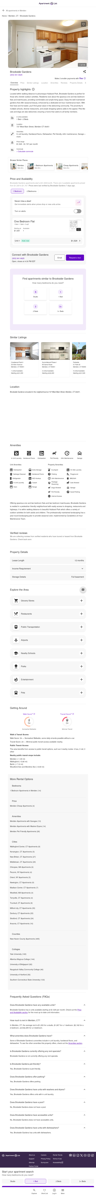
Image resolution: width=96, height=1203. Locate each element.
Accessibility (57, 1162)
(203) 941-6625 (16, 74)
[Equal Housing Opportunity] (70, 1155)
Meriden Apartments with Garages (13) (25, 821)
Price (22, 82)
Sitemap (31, 1162)
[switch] (77, 211)
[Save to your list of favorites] (83, 24)
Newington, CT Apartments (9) (22, 882)
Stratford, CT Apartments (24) (22, 918)
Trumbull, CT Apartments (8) (21, 903)
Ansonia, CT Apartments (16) (21, 923)
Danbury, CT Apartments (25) (21, 913)
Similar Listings (33, 82)
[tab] (17, 191)
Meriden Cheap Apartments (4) (22, 806)
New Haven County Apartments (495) (25, 938)
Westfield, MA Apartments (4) (21, 892)
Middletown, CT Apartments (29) (23, 862)
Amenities (54, 82)
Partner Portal (33, 1166)
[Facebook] (77, 1155)
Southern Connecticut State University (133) (27, 979)
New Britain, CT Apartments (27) (23, 856)
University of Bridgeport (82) (21, 964)
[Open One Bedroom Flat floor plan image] (75, 225)
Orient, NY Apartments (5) (20, 877)
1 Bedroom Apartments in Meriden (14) (25, 790)
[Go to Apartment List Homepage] (48, 3)
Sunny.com (44, 1162)
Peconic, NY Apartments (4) (21, 872)
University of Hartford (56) (20, 974)
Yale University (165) (18, 954)
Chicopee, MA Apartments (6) (22, 867)
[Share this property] (84, 71)
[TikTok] (92, 1155)
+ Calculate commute (24, 151)
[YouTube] (85, 1155)
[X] (81, 1155)
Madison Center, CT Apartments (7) (24, 887)
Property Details (76, 82)
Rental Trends (57, 1155)
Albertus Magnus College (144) (22, 959)
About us (32, 1155)
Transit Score (66, 714)
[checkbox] (35, 293)
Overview (14, 82)
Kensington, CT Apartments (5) (22, 851)
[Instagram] (88, 1155)
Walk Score (28, 714)
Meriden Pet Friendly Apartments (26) (25, 831)
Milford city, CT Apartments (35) (22, 908)
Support (31, 1159)
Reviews (64, 82)
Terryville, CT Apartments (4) (21, 898)
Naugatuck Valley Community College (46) (26, 969)
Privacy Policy (45, 1159)
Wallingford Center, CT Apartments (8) (25, 846)
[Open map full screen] (83, 590)
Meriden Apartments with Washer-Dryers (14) (28, 826)
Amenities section (75, 1043)
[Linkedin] (74, 1155)
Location (44, 82)
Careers (43, 1155)
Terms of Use (57, 1159)
